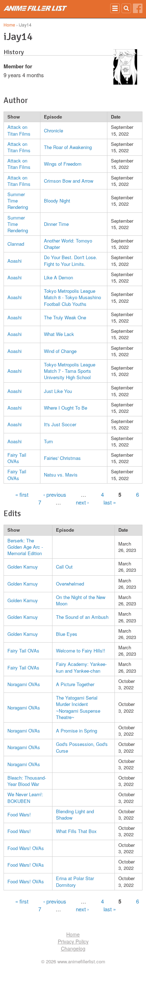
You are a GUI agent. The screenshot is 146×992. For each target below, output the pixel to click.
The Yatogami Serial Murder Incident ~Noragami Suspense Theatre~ (78, 707)
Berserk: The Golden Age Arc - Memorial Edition (25, 547)
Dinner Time (56, 224)
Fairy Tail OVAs (16, 457)
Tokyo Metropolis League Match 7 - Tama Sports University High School (69, 371)
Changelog (73, 948)
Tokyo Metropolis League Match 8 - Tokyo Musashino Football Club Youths (72, 297)
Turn (48, 441)
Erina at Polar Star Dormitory (75, 881)
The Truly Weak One (65, 317)
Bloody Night (57, 200)
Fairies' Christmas (62, 458)
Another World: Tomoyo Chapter (68, 243)
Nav (115, 8)
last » (109, 502)
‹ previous (54, 494)
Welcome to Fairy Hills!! (80, 650)
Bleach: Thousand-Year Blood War (26, 780)
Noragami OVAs (23, 684)
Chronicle (53, 130)
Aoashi (14, 260)
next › (82, 502)
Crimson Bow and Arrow (68, 180)
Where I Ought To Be (65, 407)
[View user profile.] (125, 82)
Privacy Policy (73, 941)
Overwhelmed (70, 583)
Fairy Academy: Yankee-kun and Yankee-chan (81, 667)
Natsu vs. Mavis (61, 474)
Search (126, 8)
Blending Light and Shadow (75, 814)
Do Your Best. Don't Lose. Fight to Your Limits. (70, 260)
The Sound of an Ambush (82, 617)
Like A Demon (58, 277)
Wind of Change (60, 351)
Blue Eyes (66, 634)
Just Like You (58, 391)
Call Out (64, 566)
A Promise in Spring (76, 730)
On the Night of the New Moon (80, 600)
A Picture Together (75, 684)
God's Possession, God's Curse (82, 747)
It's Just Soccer (60, 424)
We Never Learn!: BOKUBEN (25, 797)
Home (9, 25)
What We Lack (59, 334)
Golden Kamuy (22, 566)
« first (21, 494)
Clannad (15, 243)
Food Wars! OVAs (25, 848)
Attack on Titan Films (18, 130)
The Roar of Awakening (68, 147)
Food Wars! (19, 814)
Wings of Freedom (63, 163)
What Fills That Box (76, 831)
